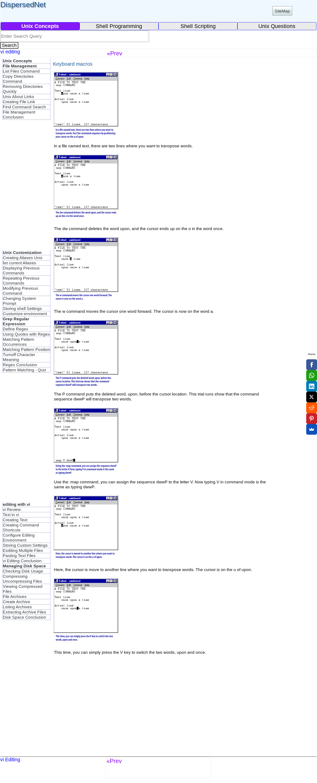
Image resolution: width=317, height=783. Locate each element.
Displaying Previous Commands (21, 270)
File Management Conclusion (19, 114)
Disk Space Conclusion (24, 617)
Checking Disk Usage (23, 571)
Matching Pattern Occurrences (18, 342)
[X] (311, 397)
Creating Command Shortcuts (21, 527)
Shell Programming (119, 26)
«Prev (114, 53)
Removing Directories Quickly (23, 89)
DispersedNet (23, 4)
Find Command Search (24, 106)
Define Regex (15, 329)
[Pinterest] (311, 418)
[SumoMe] (311, 429)
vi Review (12, 509)
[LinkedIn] (311, 386)
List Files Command (21, 71)
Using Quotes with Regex (26, 334)
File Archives (15, 596)
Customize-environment (25, 313)
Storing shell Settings (22, 308)
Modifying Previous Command (20, 291)
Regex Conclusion (20, 364)
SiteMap (282, 11)
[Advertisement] (20, 184)
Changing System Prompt (19, 301)
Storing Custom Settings (25, 545)
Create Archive (16, 601)
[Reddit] (311, 407)
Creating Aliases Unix (22, 257)
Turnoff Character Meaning (19, 357)
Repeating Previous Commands (21, 280)
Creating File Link (19, 101)
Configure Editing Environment (19, 537)
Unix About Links (18, 96)
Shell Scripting (198, 26)
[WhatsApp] (311, 375)
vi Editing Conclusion (22, 560)
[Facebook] (311, 364)
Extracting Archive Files (24, 612)
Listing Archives (17, 606)
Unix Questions (276, 26)
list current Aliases (19, 262)
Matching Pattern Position (26, 349)
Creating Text (15, 519)
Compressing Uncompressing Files (22, 579)
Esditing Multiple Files (23, 550)
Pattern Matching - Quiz (24, 369)
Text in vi (11, 514)
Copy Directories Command (18, 79)
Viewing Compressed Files (22, 589)
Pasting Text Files (19, 555)
